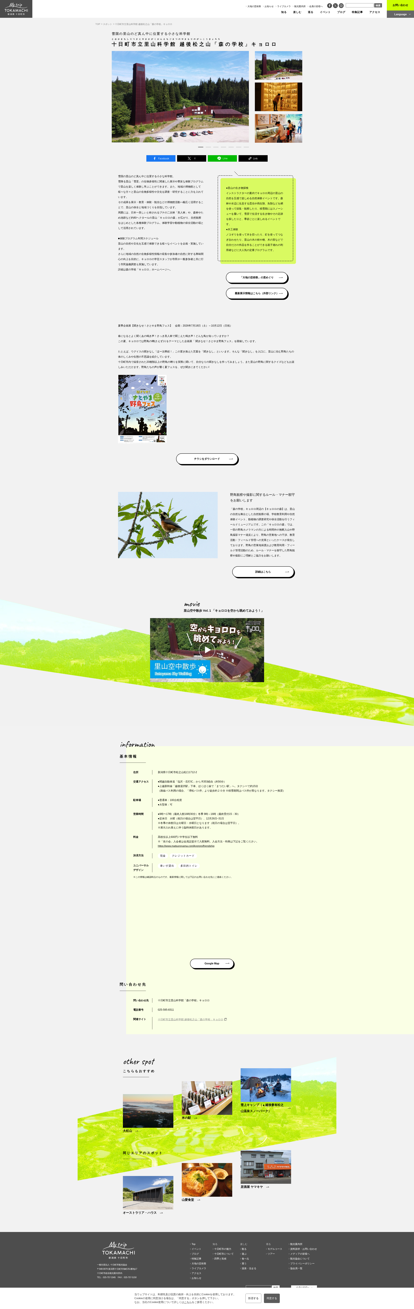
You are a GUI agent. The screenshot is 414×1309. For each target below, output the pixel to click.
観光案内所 (300, 6)
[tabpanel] (180, 97)
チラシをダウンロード (207, 458)
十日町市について (224, 1253)
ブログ (341, 12)
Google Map (212, 963)
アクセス (374, 12)
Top (193, 1244)
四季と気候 (220, 1258)
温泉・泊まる (249, 1268)
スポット (107, 24)
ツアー (271, 1253)
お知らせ (269, 6)
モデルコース (275, 1249)
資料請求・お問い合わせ (303, 1249)
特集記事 (357, 12)
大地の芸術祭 (254, 6)
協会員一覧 (296, 1268)
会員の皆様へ (316, 6)
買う (244, 1263)
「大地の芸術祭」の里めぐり (257, 277)
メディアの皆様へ (300, 1253)
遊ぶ (244, 1253)
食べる (245, 1258)
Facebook (160, 158)
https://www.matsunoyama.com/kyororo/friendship (186, 846)
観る (244, 1249)
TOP (97, 24)
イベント (325, 12)
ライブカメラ (284, 6)
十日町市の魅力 (222, 1249)
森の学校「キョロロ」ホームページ (146, 269)
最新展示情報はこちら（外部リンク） (257, 293)
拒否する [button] (253, 1298)
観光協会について (300, 1258)
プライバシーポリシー (302, 1263)
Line (222, 158)
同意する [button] (272, 1298)
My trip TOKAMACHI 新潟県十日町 (16, 9)
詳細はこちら (263, 571)
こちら (188, 1302)
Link (253, 158)
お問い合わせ (400, 5)
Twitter (191, 158)
